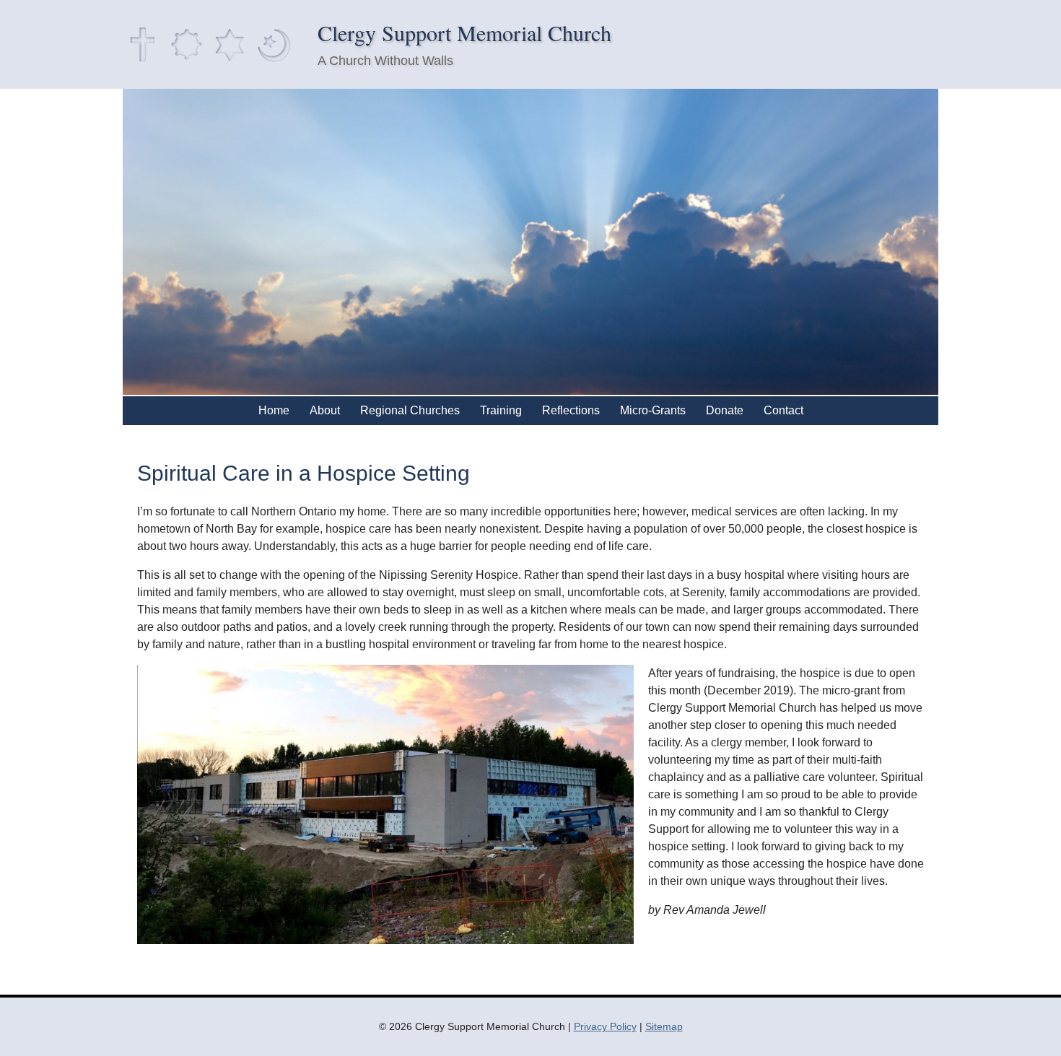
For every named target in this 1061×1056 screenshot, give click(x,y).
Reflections (571, 410)
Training (501, 410)
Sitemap (664, 1026)
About (325, 410)
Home (273, 410)
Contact (783, 410)
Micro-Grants (653, 410)
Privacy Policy (605, 1026)
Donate (724, 410)
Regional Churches (410, 410)
